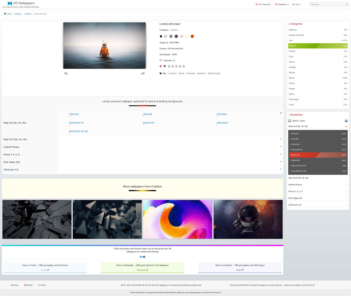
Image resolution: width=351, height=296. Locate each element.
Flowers (318, 51)
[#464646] (176, 36)
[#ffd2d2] (181, 36)
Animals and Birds (318, 35)
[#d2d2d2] (165, 36)
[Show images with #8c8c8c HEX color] (171, 36)
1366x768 (147, 114)
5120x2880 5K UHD (318, 171)
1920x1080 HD (76, 122)
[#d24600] (192, 36)
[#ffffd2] (187, 36)
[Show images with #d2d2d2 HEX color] (165, 36)
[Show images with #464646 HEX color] (176, 36)
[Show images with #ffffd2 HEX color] (187, 36)
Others (318, 83)
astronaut (172, 73)
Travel (318, 104)
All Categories (265, 4)
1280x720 (74, 114)
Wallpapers (282, 4)
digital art (201, 73)
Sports (318, 94)
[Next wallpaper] (143, 73)
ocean (181, 73)
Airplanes (318, 30)
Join (297, 4)
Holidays (318, 67)
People (318, 88)
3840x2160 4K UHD (78, 131)
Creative (174, 30)
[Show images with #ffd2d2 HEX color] (181, 36)
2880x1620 (222, 122)
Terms (42, 285)
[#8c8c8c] (171, 36)
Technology (318, 99)
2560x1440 (148, 122)
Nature (318, 78)
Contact (29, 285)
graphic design (214, 73)
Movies (318, 72)
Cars (318, 40)
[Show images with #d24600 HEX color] (192, 36)
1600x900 (221, 114)
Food (318, 56)
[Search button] (347, 4)
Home (9, 14)
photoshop (191, 73)
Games (318, 62)
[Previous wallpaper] (66, 73)
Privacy (15, 285)
